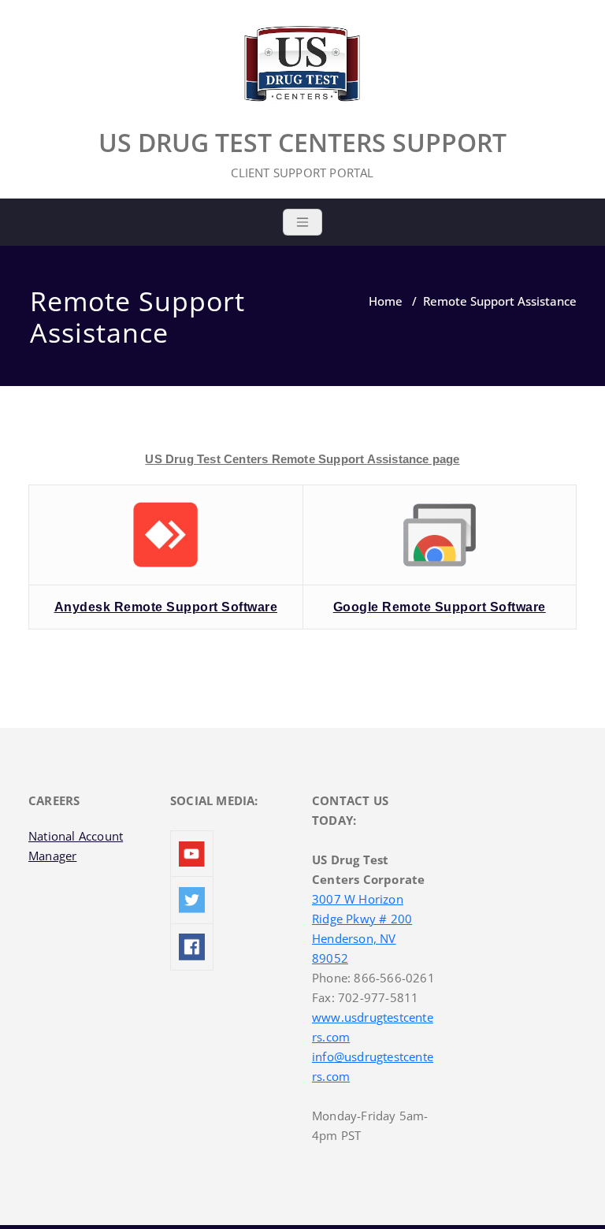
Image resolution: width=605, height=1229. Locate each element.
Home (386, 301)
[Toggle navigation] (302, 222)
